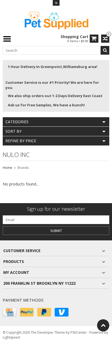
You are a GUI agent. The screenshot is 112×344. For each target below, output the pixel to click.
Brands (23, 167)
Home (7, 167)
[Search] (105, 50)
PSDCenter (78, 332)
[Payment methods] (9, 312)
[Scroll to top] (103, 325)
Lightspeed (11, 337)
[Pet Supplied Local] (56, 19)
